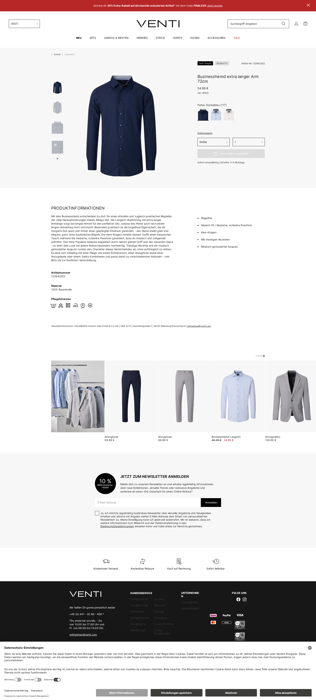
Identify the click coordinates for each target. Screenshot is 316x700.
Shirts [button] (177, 37)
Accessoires (216, 37)
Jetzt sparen (215, 5)
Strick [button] (160, 37)
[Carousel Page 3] (57, 127)
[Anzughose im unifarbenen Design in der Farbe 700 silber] (184, 396)
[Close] (308, 5)
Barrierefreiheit (190, 608)
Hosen (195, 37)
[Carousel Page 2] (57, 107)
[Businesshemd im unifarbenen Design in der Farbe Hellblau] (238, 396)
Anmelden (211, 502)
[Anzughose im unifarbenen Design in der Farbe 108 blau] (131, 396)
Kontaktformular (140, 617)
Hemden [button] (142, 37)
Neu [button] (78, 37)
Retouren (159, 605)
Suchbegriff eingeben (243, 23)
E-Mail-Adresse (107, 502)
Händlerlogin (137, 630)
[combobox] (24, 24)
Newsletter (161, 617)
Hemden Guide (139, 605)
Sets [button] (93, 37)
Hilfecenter (137, 611)
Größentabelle (205, 133)
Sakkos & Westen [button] (116, 37)
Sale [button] (237, 37)
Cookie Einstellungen (162, 632)
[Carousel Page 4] (57, 147)
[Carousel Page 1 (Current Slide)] (57, 88)
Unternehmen (189, 602)
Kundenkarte (138, 624)
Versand (159, 599)
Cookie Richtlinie (164, 624)
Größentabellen (139, 599)
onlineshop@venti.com (199, 326)
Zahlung (159, 611)
